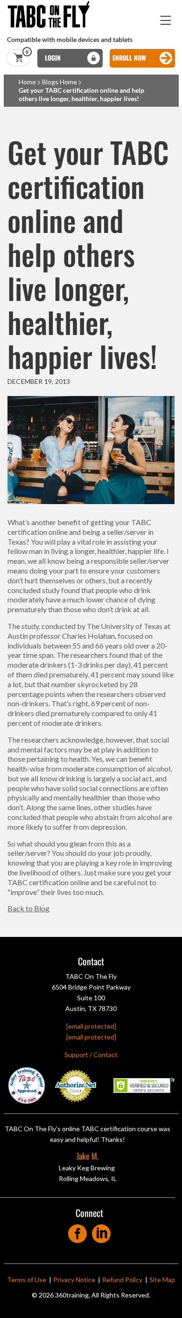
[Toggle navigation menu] (166, 20)
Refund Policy (122, 1280)
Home (27, 82)
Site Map (162, 1280)
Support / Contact (91, 1054)
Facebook (78, 1231)
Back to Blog (28, 908)
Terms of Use (26, 1280)
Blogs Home (59, 82)
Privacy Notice (74, 1280)
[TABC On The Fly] (51, 4)
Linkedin (101, 1231)
